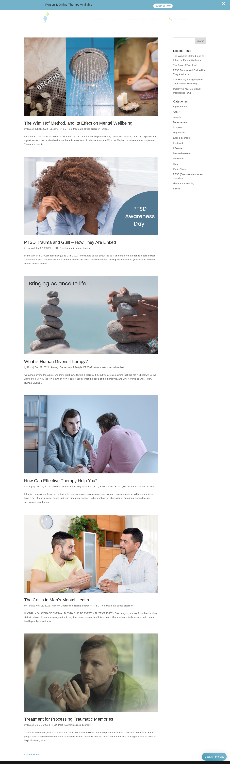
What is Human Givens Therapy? (56, 361)
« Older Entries (32, 754)
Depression (66, 367)
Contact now (163, 6)
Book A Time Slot (214, 756)
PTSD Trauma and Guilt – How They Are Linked (70, 242)
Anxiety (54, 367)
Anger (176, 111)
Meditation (178, 158)
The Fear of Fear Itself (185, 65)
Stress (105, 128)
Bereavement (180, 122)
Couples (177, 127)
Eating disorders (83, 486)
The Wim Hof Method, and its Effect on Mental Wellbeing (78, 123)
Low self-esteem (182, 153)
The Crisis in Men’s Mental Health (56, 599)
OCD (95, 486)
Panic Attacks (107, 486)
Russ (30, 128)
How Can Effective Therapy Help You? (60, 480)
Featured (178, 143)
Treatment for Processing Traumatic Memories (68, 719)
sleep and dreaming (183, 183)
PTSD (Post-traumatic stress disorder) (80, 128)
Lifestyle (54, 128)
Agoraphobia (180, 106)
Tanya (30, 248)
